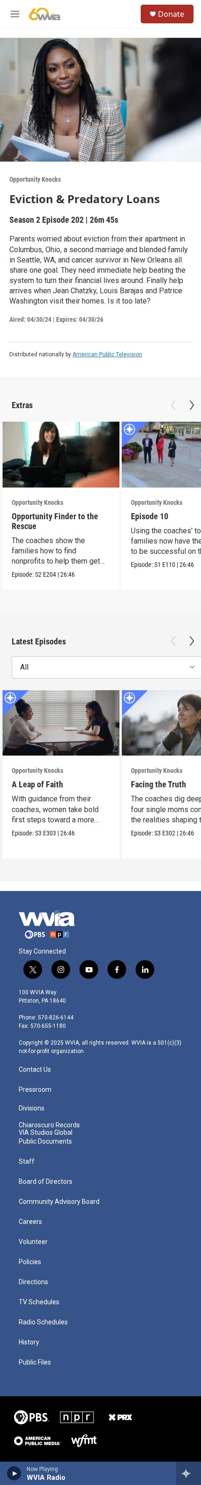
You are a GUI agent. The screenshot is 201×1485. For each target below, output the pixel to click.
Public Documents (45, 1141)
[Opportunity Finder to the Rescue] (60, 455)
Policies (30, 1262)
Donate (171, 14)
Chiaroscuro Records (49, 1125)
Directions (33, 1282)
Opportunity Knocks (35, 179)
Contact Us (35, 1069)
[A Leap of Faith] (60, 723)
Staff (27, 1161)
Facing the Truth (158, 784)
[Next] (191, 405)
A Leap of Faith (37, 784)
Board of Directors (45, 1181)
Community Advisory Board (59, 1201)
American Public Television (107, 354)
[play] (14, 1473)
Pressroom (35, 1089)
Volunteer (33, 1241)
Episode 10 (149, 516)
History (29, 1342)
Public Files (35, 1362)
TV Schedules (39, 1302)
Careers (30, 1221)
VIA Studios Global (45, 1132)
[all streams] (188, 1473)
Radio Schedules (43, 1322)
